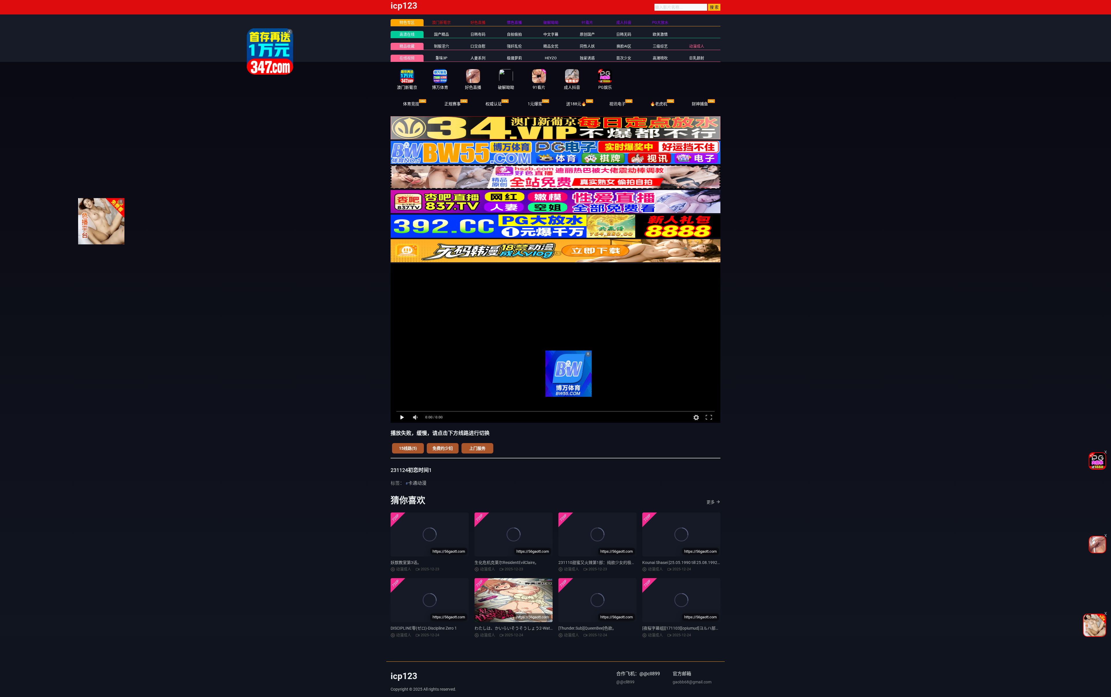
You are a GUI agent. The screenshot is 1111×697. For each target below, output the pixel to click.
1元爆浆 (535, 104)
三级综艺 (660, 46)
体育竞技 (411, 104)
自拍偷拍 (514, 34)
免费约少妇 (443, 448)
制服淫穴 (441, 46)
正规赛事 (452, 104)
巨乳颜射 (696, 58)
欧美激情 (660, 34)
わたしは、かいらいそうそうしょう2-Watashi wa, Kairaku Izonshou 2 (537, 628)
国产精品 (441, 34)
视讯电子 (617, 104)
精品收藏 (407, 46)
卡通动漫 (417, 483)
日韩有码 (477, 34)
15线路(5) (408, 448)
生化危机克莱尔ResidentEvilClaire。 (506, 562)
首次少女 (623, 58)
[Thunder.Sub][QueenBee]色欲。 (587, 628)
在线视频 (407, 58)
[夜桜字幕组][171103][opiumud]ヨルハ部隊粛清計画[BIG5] (694, 628)
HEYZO (551, 58)
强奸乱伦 (514, 46)
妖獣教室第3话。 (406, 562)
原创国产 (587, 34)
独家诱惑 (587, 58)
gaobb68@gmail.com (692, 682)
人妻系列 (477, 58)
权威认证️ (493, 104)
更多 (711, 502)
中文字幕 (550, 34)
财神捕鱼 (700, 104)
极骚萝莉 (514, 58)
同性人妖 (587, 46)
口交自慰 (477, 46)
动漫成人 (696, 46)
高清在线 (407, 34)
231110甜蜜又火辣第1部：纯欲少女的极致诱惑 (600, 562)
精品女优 (550, 46)
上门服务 (477, 448)
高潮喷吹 (660, 58)
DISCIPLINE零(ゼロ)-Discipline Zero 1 (424, 628)
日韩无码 (623, 34)
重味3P (441, 58)
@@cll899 (625, 682)
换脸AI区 (624, 46)
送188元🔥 (576, 104)
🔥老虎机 (658, 104)
